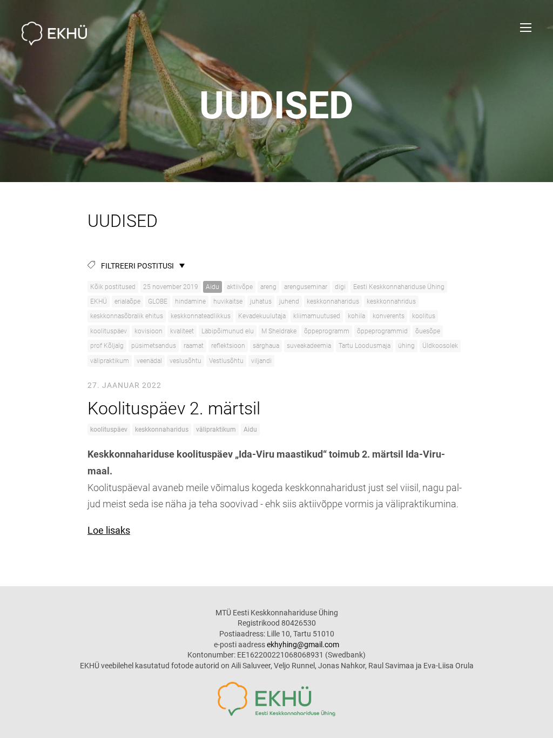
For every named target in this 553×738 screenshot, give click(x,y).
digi (340, 287)
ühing (406, 346)
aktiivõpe (240, 287)
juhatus (261, 301)
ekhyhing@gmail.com (303, 644)
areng (268, 287)
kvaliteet (182, 331)
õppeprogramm (326, 331)
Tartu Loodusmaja (364, 346)
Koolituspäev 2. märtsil (173, 408)
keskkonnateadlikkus (201, 316)
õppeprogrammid (382, 331)
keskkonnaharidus (333, 301)
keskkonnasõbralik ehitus (126, 316)
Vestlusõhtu (226, 361)
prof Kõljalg (107, 346)
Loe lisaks (108, 530)
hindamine (190, 301)
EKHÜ (98, 301)
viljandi (261, 361)
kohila (356, 316)
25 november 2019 (170, 287)
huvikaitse (227, 301)
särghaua (266, 346)
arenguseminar (305, 287)
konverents (388, 316)
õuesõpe (427, 331)
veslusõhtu (185, 361)
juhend (289, 301)
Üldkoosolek (440, 346)
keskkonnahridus (391, 301)
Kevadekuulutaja (262, 316)
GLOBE (157, 301)
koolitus (423, 316)
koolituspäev (108, 331)
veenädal (149, 361)
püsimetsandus (153, 346)
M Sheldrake (278, 331)
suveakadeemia (309, 346)
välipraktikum (109, 361)
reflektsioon (228, 346)
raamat (194, 346)
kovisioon (148, 331)
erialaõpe (127, 301)
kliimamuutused (316, 316)
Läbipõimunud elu (227, 331)
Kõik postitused (113, 287)
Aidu (212, 287)
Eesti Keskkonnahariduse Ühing (398, 287)
